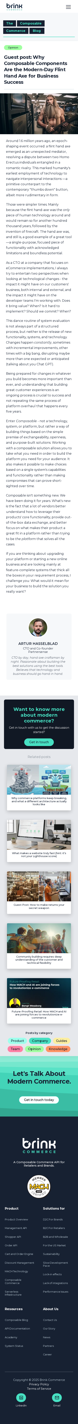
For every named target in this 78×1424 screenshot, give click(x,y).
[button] (68, 6)
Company (40, 1041)
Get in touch (39, 742)
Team (15, 1049)
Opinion (34, 1049)
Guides (61, 1041)
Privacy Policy (39, 1384)
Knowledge (58, 1049)
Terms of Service (39, 1388)
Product (17, 1041)
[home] (16, 6)
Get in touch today (39, 1100)
